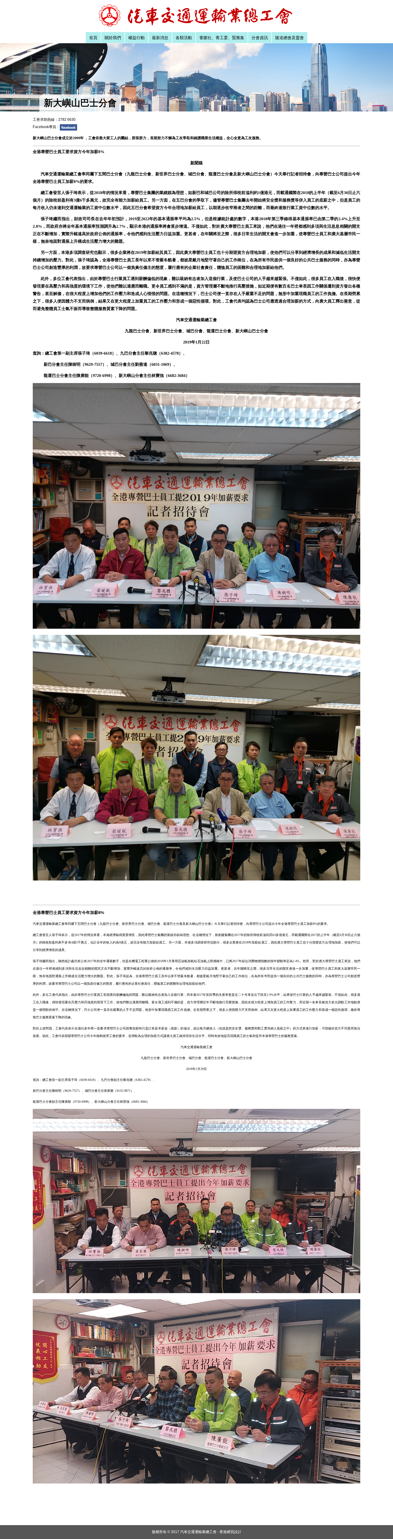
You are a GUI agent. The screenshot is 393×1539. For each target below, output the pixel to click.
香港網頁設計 (230, 1532)
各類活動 (184, 37)
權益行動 (136, 37)
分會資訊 (260, 37)
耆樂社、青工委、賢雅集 (221, 37)
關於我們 (113, 37)
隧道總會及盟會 (289, 37)
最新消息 (160, 37)
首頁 (93, 37)
